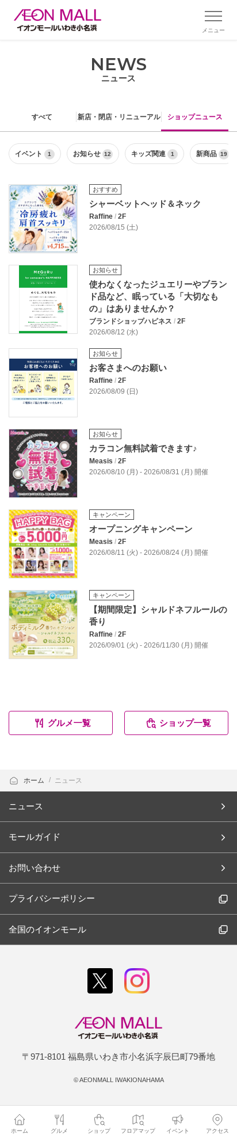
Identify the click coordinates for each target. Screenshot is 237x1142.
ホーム (35, 780)
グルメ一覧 (69, 723)
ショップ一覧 (185, 723)
